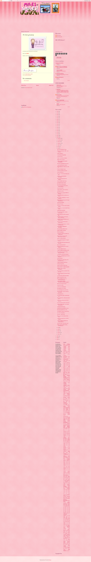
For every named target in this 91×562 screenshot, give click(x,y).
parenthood (64, 496)
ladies (69, 449)
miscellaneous (65, 475)
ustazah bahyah (67, 544)
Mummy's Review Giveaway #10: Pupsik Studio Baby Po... (63, 200)
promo (69, 503)
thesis (64, 537)
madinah (64, 459)
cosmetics (64, 387)
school (66, 518)
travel (69, 539)
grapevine (64, 423)
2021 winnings (68, 351)
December (59, 138)
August (59, 144)
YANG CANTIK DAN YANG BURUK (62, 67)
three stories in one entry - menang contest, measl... (62, 212)
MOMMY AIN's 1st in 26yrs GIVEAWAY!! (61, 269)
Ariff (69, 366)
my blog (67, 478)
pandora (68, 494)
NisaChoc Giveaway (60, 203)
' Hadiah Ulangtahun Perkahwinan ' (62, 262)
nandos (66, 479)
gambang (68, 419)
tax (66, 536)
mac (67, 456)
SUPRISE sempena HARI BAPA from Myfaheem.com (63, 220)
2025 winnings (66, 354)
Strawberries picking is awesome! (62, 170)
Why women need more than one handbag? (62, 179)
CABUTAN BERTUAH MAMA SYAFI (63, 250)
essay (64, 404)
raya (66, 505)
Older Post (51, 85)
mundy (64, 478)
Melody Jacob (59, 85)
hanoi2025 (68, 423)
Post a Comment (26, 80)
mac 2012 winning (66, 458)
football (64, 415)
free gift (68, 417)
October (59, 141)
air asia (67, 358)
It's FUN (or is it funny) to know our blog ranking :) (63, 206)
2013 (57, 132)
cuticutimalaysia (66, 390)
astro (66, 367)
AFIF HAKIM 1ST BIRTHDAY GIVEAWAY (62, 227)
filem (66, 412)
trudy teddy (68, 540)
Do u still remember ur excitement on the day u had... (63, 271)
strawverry (66, 532)
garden (64, 420)
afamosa (64, 358)
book (67, 377)
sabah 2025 (65, 517)
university (68, 542)
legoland (64, 451)
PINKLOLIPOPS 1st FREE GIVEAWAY (63, 266)
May (58, 327)
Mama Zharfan (59, 35)
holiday (68, 426)
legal (69, 450)
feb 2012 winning (66, 409)
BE (63, 374)
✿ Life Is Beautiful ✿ (60, 63)
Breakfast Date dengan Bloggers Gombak (62, 74)
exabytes (69, 404)
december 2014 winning (66, 395)
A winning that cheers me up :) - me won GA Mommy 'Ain (63, 224)
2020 (57, 120)
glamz (69, 422)
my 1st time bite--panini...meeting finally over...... (63, 296)
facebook (68, 405)
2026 (57, 111)
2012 (57, 133)
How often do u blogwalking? (61, 184)
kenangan (64, 448)
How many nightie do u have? (61, 248)
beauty (66, 374)
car (63, 380)
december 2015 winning (66, 396)
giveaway (26, 75)
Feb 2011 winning (66, 408)
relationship (65, 514)
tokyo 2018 (68, 537)
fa (66, 405)
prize (68, 502)
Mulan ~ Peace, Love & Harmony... (62, 66)
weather (66, 547)
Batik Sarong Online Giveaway (61, 283)
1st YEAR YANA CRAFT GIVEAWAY (63, 275)
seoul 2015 (68, 519)
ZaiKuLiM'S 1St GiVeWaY (61, 210)
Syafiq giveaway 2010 (60, 263)
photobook (65, 499)
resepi (67, 515)
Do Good (58, 78)
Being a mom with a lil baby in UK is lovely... (62, 316)
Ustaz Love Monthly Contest (61, 169)
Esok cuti (58, 63)
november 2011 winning (66, 485)
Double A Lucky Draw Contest (61, 277)
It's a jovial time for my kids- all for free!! (63, 302)
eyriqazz (64, 405)
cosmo (69, 387)
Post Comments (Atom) (28, 87)
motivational (65, 477)
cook (66, 386)
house (66, 428)
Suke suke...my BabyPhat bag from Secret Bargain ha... (63, 256)
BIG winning (66, 375)
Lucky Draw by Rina (60, 285)
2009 (57, 336)
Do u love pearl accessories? (61, 244)
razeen (64, 513)
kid (67, 448)
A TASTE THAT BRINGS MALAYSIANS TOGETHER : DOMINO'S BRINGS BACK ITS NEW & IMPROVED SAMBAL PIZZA (63, 91)
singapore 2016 (66, 528)
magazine (68, 459)
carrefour (66, 380)
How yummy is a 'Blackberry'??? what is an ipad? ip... (63, 198)
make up (64, 460)
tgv (69, 536)
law (66, 450)
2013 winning (66, 344)
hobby (64, 426)
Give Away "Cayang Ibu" (61, 312)
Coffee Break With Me (60, 73)
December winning (66, 397)
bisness (69, 376)
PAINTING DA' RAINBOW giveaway (63, 308)
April (58, 329)
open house (65, 493)
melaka (69, 471)
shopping (68, 526)
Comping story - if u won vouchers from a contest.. (63, 208)
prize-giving (65, 503)
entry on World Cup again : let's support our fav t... (63, 240)
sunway (69, 533)
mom (66, 476)
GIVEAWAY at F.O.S (60, 191)
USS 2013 (66, 543)
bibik (67, 374)
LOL (69, 454)
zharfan (64, 550)
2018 (57, 124)
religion (64, 515)
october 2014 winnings (66, 490)
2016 (57, 127)
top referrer (68, 538)
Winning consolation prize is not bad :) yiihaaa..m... (63, 247)
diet (64, 399)
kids (69, 448)
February (59, 332)
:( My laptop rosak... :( (60, 293)
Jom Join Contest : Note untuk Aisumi (62, 323)
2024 (57, 114)
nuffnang (64, 486)
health (64, 425)
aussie (67, 371)
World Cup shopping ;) (60, 231)
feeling (69, 410)
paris (64, 497)
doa (69, 400)
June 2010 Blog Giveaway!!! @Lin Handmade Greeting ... (62, 252)
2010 (57, 137)
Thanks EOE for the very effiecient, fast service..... (63, 196)
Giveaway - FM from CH (61, 314)
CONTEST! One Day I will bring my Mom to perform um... (62, 217)
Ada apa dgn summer (60, 188)
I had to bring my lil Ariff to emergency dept (63, 215)
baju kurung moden (67, 373)
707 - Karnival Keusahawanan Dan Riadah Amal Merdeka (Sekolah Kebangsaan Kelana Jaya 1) (63, 96)
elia (69, 402)
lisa (66, 453)
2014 (57, 130)
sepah (67, 520)
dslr (64, 401)
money (69, 476)
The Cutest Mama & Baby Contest (62, 228)
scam (64, 518)
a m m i (58, 103)
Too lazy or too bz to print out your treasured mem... (62, 222)
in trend (64, 431)
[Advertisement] (45, 22)
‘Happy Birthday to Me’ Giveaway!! (62, 189)
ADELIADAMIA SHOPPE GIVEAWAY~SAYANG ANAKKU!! (63, 282)
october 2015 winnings (66, 491)
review (64, 516)
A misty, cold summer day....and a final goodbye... (62, 319)
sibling (64, 527)
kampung (64, 447)
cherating (67, 381)
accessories (65, 356)
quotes (69, 504)
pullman (66, 504)
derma (66, 398)
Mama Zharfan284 (59, 36)
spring (64, 531)
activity (69, 356)
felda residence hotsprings (66, 411)
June (58, 148)
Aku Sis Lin (58, 89)
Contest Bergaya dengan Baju (61, 154)
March (59, 330)
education (65, 402)
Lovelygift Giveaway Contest (61, 182)
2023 (57, 116)
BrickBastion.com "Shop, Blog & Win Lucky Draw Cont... (62, 260)
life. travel (65, 452)
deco (64, 398)
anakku (64, 360)
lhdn (67, 451)
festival (64, 412)
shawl (67, 525)
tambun (64, 536)
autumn (69, 371)
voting (69, 545)
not (63, 481)
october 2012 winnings (66, 488)
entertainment (65, 403)
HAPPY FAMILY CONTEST (61, 230)
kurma (67, 449)
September (59, 143)
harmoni (69, 424)
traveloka (64, 540)
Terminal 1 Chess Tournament (61, 104)
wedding (68, 547)
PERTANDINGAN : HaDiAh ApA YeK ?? (63, 167)
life (69, 451)
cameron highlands (66, 379)
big (69, 374)
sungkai (66, 533)
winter (64, 549)
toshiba (64, 539)
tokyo (66, 537)
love (69, 455)
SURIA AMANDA (59, 70)
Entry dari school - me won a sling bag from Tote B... (62, 292)
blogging (64, 377)
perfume (68, 498)
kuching (64, 449)
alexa (69, 358)
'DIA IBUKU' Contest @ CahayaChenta (63, 311)
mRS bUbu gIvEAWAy (60, 202)
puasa (64, 504)
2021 (57, 119)
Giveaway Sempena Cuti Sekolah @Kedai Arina (63, 274)
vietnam (64, 545)
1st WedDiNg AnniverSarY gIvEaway (62, 254)
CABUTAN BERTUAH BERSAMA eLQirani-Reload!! (62, 321)
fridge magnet (65, 418)
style (64, 533)
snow (66, 530)
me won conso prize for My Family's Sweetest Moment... (62, 186)
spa (67, 530)
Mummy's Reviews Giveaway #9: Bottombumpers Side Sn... (62, 236)
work (69, 549)
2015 (57, 128)
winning (69, 548)
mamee (64, 461)
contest (65, 385)
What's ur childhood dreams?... (61, 238)
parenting (68, 496)
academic (64, 355)
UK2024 (68, 541)
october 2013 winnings (66, 489)
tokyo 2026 (65, 538)
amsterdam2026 (65, 359)
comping (64, 383)
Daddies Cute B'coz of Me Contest (62, 265)
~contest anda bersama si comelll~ (62, 165)
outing (69, 493)
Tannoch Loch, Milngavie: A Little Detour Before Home (62, 86)
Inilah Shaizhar (59, 94)
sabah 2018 (68, 516)
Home (37, 85)
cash (69, 380)
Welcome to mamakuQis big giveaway (63, 163)
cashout (64, 381)
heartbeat (68, 425)
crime (69, 388)
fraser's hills (65, 417)
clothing (64, 382)
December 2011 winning (66, 394)
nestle (69, 479)
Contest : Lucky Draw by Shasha (62, 158)
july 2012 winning (66, 440)
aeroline (69, 357)
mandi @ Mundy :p (60, 153)
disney (65, 399)
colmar (69, 382)
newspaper (64, 480)
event (66, 404)
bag (64, 373)
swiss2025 (68, 534)
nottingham (66, 481)
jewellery (65, 438)
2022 (57, 117)
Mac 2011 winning (66, 457)
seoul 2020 (64, 520)
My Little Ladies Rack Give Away (62, 309)
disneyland (66, 400)
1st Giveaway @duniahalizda (61, 286)
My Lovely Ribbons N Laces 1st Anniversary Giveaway (62, 279)
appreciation (64, 362)
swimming (64, 534)
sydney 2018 (68, 535)
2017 (57, 125)
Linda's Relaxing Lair (60, 77)
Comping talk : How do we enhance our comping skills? (63, 234)
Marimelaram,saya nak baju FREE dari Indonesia (63, 193)
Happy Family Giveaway (61, 159)
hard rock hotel (65, 424)
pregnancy (64, 502)
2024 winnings (68, 353)
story (64, 532)
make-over (68, 460)
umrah (64, 542)
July (58, 146)
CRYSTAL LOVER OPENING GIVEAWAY (61, 177)
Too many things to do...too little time (62, 289)
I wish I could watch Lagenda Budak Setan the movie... (63, 243)
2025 (57, 112)
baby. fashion (68, 372)
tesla (67, 536)
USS (64, 543)
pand (66, 494)
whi (63, 548)
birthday (64, 376)
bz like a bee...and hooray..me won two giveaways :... (62, 301)
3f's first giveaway (60, 156)
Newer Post (23, 85)
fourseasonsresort (65, 416)
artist (64, 367)
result (69, 515)
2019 (57, 122)
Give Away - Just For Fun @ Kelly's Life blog (63, 174)
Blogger (50, 559)
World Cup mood (59, 258)
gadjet (64, 419)
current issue (66, 389)
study (69, 532)
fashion (67, 407)
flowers (64, 414)
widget (66, 548)
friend (69, 418)
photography (65, 500)
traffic (66, 539)
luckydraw (29, 75)
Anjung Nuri (68, 360)
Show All (69, 80)
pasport (69, 497)
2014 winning (65, 345)
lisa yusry (68, 453)
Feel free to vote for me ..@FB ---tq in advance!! (62, 151)
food (69, 414)
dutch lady (68, 401)
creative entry (65, 388)
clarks (69, 381)
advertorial (65, 357)
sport (69, 530)
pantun (69, 495)
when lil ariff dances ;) (60, 172)
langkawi (64, 450)
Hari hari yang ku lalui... (60, 100)
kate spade (68, 447)
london (64, 455)
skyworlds (64, 529)
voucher (64, 546)
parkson (66, 497)
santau (69, 517)
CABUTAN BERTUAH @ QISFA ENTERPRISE (62, 162)
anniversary (65, 361)
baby (64, 372)
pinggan (69, 501)
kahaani (69, 446)
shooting (64, 526)
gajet (66, 419)
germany (68, 421)
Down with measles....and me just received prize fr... (63, 298)
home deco (65, 427)
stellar (69, 531)
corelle (69, 386)
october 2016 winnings (66, 492)
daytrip (64, 391)
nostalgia (68, 480)
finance (68, 412)
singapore (68, 527)
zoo (68, 550)
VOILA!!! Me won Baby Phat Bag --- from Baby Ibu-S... (62, 325)
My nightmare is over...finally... (61, 288)
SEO (65, 519)
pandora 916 (65, 495)
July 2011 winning (66, 439)
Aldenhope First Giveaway (61, 306)
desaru (69, 398)
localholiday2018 (65, 454)
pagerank (64, 494)
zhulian (67, 550)
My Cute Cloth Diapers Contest (61, 149)
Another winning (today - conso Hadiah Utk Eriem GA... (63, 305)
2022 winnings (65, 352)
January (59, 334)
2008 (57, 337)
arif (66, 366)
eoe (69, 403)
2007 (57, 339)
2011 (57, 135)
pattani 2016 (65, 498)
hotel (69, 427)
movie (69, 477)
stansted (67, 531)
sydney (64, 535)
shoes (69, 525)
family (64, 406)
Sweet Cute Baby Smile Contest (62, 180)
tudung (64, 541)
